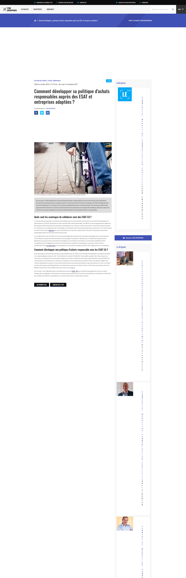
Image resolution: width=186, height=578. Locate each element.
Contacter (134, 238)
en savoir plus (50, 245)
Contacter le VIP (58, 285)
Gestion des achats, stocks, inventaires (47, 81)
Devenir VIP (83, 2)
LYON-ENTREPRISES (51, 108)
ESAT (73, 271)
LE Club (109, 81)
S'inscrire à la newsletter (44, 2)
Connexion (145, 2)
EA (77, 271)
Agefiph (51, 230)
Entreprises (37, 9)
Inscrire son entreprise (66, 2)
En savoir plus (42, 285)
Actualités (25, 9)
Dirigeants (50, 9)
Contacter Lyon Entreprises (127, 2)
